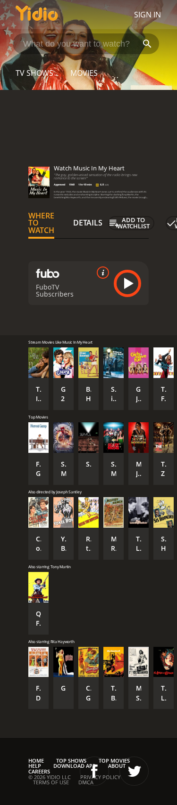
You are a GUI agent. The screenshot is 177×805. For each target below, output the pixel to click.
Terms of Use (51, 782)
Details (87, 222)
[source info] (101, 272)
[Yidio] (37, 14)
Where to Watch (41, 223)
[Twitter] (134, 771)
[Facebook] (94, 771)
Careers (39, 771)
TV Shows (34, 73)
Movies (84, 73)
